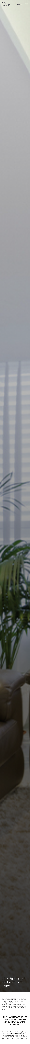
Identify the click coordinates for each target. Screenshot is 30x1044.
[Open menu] (26, 4)
